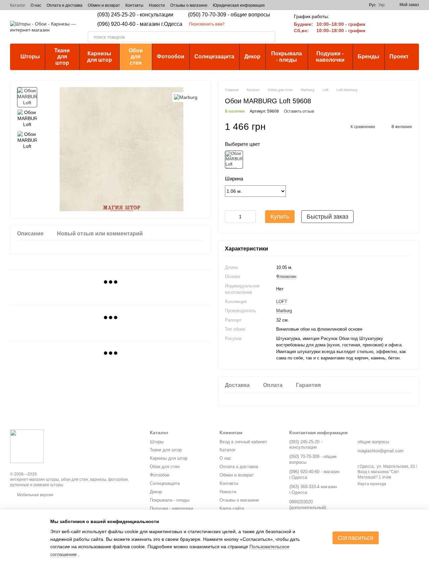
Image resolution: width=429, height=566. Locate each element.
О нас (35, 5)
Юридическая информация (239, 5)
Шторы (30, 56)
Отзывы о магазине (188, 5)
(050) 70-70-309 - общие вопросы (229, 14)
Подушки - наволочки (330, 56)
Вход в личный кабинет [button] (243, 441)
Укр (381, 5)
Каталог (17, 5)
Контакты (134, 5)
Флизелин (286, 276)
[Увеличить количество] (250, 217)
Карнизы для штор (99, 56)
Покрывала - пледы (286, 56)
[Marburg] (185, 97)
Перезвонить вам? (207, 24)
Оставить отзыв (299, 111)
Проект (399, 56)
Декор (252, 56)
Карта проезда (372, 484)
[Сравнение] (378, 26)
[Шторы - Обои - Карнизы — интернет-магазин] (27, 446)
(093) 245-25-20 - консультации (135, 14)
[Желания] (396, 26)
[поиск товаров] (269, 37)
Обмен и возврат (104, 5)
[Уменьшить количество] (230, 217)
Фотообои (170, 56)
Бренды (368, 56)
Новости (157, 5)
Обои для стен (136, 57)
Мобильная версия (34, 495)
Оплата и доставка (64, 5)
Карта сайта (232, 508)
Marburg (284, 310)
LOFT (281, 301)
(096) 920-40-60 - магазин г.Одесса (139, 24)
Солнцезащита (214, 56)
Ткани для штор (62, 57)
